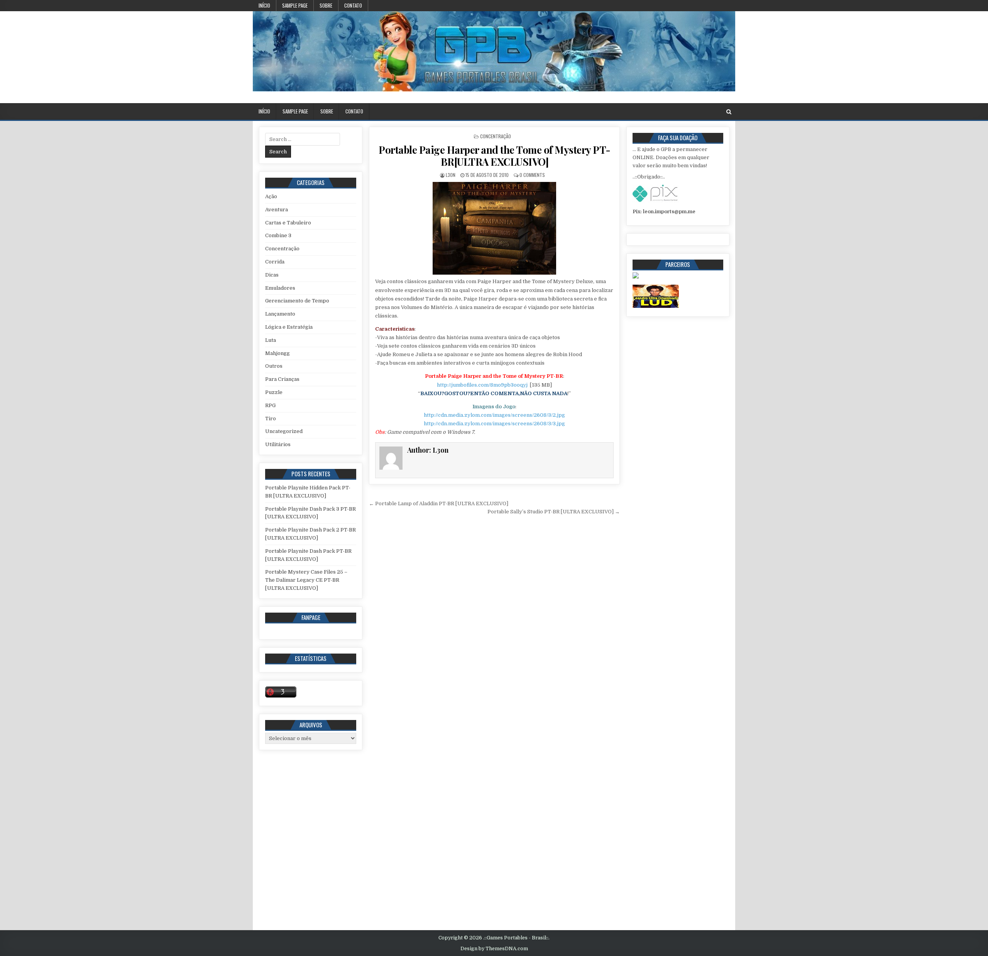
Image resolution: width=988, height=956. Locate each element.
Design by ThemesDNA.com (494, 948)
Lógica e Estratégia (289, 327)
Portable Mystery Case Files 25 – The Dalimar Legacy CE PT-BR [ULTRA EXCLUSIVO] (306, 580)
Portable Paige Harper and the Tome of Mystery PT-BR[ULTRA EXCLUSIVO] (495, 155)
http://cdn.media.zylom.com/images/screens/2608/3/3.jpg (494, 423)
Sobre (326, 5)
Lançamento (280, 314)
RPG (270, 405)
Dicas (272, 275)
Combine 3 (278, 235)
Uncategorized (284, 431)
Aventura (276, 209)
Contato (353, 5)
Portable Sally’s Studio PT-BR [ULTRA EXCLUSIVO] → (553, 512)
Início (264, 5)
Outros (274, 366)
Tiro (270, 418)
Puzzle (274, 392)
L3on (450, 175)
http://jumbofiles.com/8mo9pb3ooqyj (482, 385)
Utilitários (278, 444)
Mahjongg (277, 353)
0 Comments (532, 175)
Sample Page (295, 5)
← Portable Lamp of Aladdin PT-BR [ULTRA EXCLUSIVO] (438, 503)
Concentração (495, 136)
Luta (270, 340)
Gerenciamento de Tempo (297, 301)
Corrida (274, 262)
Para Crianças (282, 379)
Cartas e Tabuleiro (288, 223)
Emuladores (280, 288)
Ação (271, 196)
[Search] (728, 112)
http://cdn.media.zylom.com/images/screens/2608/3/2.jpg (494, 415)
